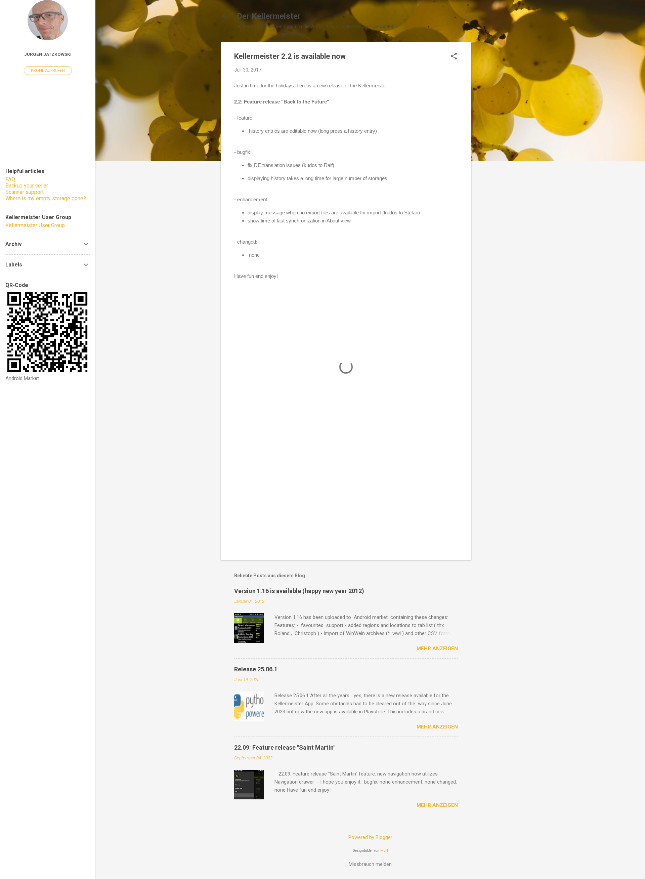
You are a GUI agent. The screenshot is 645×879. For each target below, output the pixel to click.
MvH (384, 850)
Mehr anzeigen (437, 648)
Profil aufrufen (48, 70)
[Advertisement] (498, 143)
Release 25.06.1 (255, 669)
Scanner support (24, 192)
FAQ (10, 179)
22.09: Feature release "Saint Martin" (284, 747)
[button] (454, 56)
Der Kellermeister (269, 16)
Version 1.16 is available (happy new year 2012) (299, 590)
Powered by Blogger (370, 837)
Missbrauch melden (370, 864)
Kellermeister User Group (35, 225)
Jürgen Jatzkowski (48, 54)
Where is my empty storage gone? (45, 198)
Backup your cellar (26, 185)
